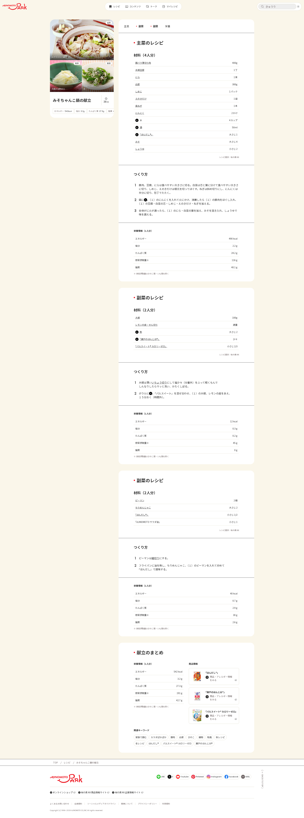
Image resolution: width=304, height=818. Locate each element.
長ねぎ (138, 105)
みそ (137, 141)
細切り (155, 558)
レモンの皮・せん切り (146, 324)
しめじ (138, 91)
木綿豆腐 (139, 70)
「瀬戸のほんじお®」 (150, 339)
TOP (55, 762)
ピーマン (139, 500)
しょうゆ (139, 148)
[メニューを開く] (298, 6)
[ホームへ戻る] (14, 6)
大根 (137, 317)
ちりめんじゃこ (143, 507)
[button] (277, 6)
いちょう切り (159, 382)
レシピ (67, 762)
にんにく (139, 113)
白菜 (137, 84)
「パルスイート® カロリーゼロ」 (151, 346)
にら (137, 77)
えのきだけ (140, 98)
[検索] (262, 7)
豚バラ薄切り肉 (143, 62)
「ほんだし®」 (146, 134)
